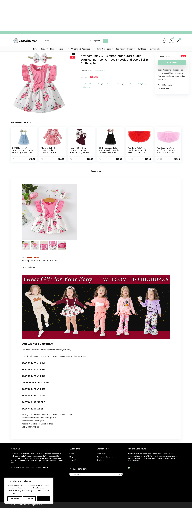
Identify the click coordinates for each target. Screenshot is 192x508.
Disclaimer (101, 460)
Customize (14, 499)
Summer (87, 87)
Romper (145, 84)
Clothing (98, 84)
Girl (108, 84)
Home (35, 49)
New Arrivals (154, 49)
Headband (114, 84)
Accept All (43, 499)
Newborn (133, 84)
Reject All (29, 499)
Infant (120, 84)
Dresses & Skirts (100, 70)
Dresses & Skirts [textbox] (95, 474)
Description (96, 171)
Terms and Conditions (105, 457)
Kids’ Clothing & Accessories (80, 49)
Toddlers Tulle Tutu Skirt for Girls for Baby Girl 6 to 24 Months (137, 150)
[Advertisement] (66, 15)
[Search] (105, 41)
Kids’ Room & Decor (124, 49)
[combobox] (96, 474)
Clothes (92, 84)
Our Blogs (142, 49)
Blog (71, 457)
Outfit (139, 84)
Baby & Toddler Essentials (52, 49)
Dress (104, 84)
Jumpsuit (126, 84)
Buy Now (172, 62)
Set (150, 84)
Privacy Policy (102, 454)
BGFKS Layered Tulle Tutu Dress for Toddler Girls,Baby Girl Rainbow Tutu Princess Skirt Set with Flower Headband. (22, 152)
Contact (72, 460)
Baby (87, 84)
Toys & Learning (104, 49)
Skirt (82, 87)
